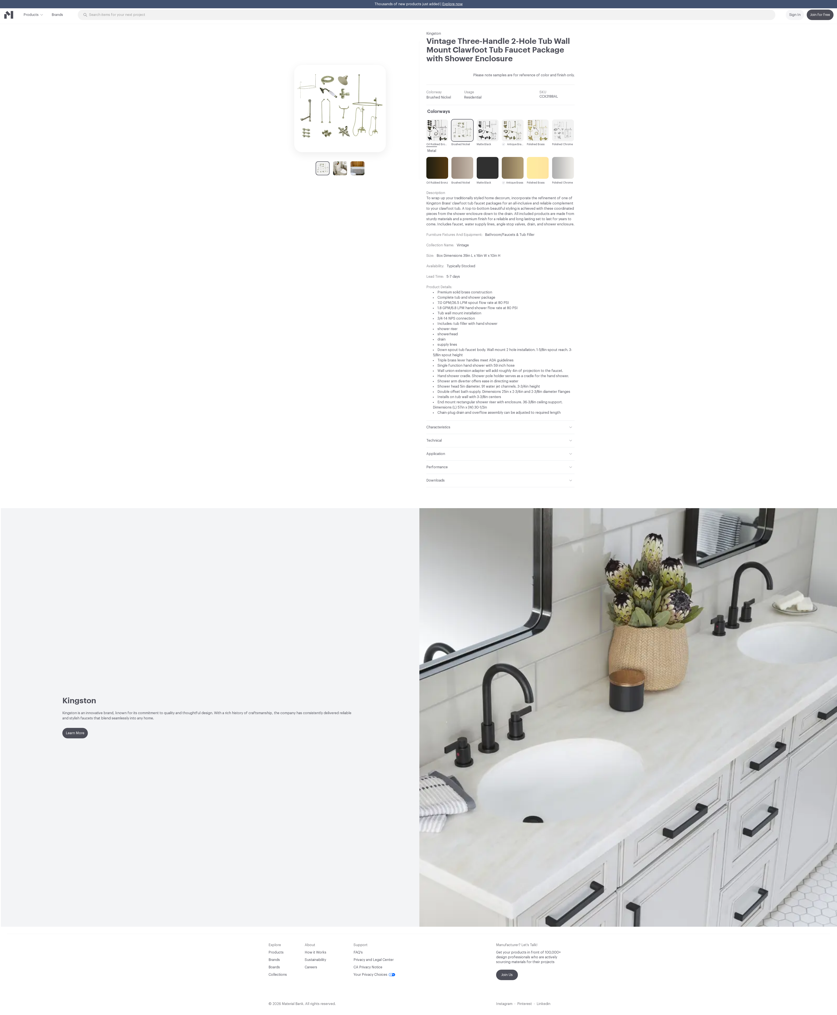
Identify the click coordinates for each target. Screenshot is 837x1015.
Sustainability (315, 960)
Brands (57, 15)
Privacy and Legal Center (374, 960)
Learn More (75, 733)
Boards (274, 967)
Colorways (438, 111)
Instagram (504, 1004)
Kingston (433, 33)
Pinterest (524, 1004)
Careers (311, 967)
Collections (278, 974)
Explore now (452, 4)
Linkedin (543, 1004)
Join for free (820, 15)
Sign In (795, 15)
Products (31, 15)
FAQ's (358, 952)
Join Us (507, 975)
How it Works (315, 952)
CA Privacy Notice (368, 967)
